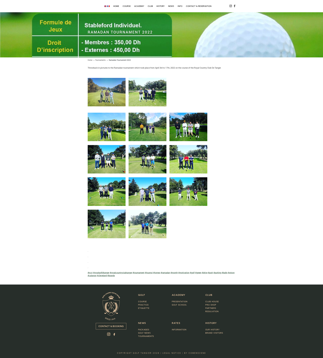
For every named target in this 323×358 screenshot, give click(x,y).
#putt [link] (210, 272)
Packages (143, 330)
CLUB (208, 295)
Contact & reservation (199, 6)
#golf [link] (192, 272)
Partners (210, 308)
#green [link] (198, 272)
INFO (180, 6)
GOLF (141, 295)
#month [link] (174, 272)
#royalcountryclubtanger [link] (121, 272)
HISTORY (211, 323)
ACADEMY (178, 295)
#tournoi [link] (149, 272)
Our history (212, 330)
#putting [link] (217, 272)
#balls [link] (224, 272)
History (160, 6)
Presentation (179, 302)
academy (139, 6)
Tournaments (100, 60)
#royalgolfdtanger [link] (101, 272)
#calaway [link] (92, 275)
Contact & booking (111, 326)
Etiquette (144, 308)
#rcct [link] (90, 272)
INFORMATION (179, 330)
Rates (176, 323)
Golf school (179, 305)
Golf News (144, 333)
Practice (143, 305)
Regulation (212, 311)
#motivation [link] (183, 272)
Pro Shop (210, 305)
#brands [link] (111, 275)
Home (116, 6)
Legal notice (172, 353)
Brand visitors (214, 333)
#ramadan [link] (165, 272)
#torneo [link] (156, 272)
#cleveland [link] (102, 275)
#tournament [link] (138, 272)
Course (127, 6)
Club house (212, 302)
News (171, 6)
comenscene (197, 353)
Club (150, 6)
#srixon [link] (231, 272)
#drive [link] (204, 272)
